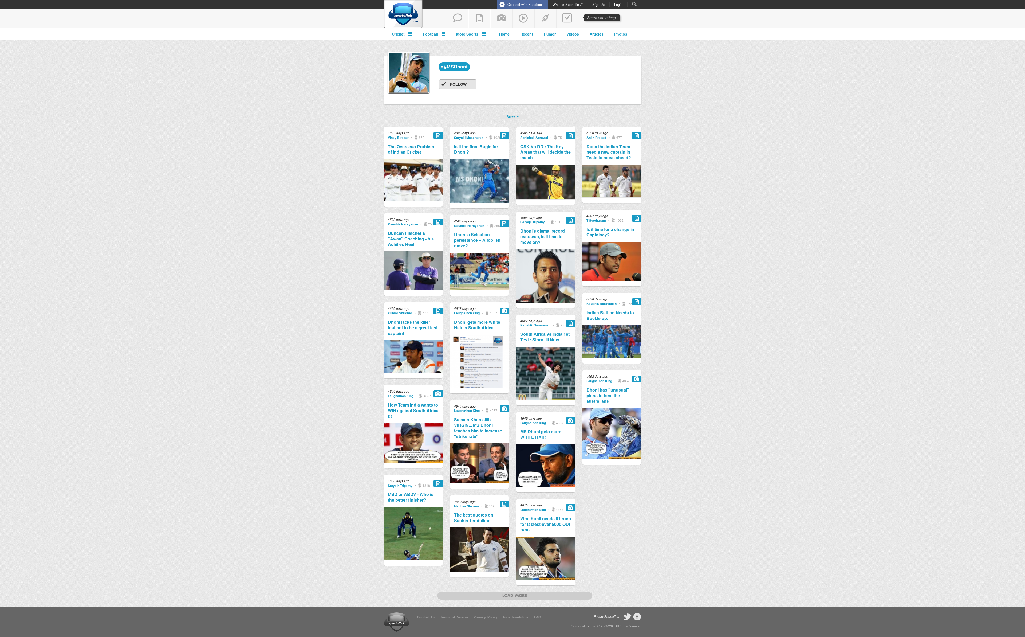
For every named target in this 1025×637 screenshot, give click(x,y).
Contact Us (426, 617)
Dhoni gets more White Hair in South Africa (477, 325)
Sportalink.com (585, 626)
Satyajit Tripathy (400, 485)
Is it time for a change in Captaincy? (610, 232)
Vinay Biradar (398, 137)
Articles (597, 34)
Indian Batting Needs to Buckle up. (610, 315)
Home (504, 34)
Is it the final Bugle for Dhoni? (476, 149)
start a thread (458, 18)
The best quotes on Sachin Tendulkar (473, 517)
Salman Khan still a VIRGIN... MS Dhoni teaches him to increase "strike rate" (478, 428)
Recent (526, 34)
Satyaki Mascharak (468, 137)
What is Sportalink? (568, 4)
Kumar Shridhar (400, 313)
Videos (572, 34)
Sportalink (403, 14)
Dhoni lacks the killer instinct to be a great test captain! (412, 327)
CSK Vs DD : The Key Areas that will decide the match (545, 152)
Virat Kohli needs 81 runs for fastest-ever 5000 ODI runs (545, 524)
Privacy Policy (486, 617)
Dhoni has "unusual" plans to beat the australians (607, 395)
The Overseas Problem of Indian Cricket (411, 149)
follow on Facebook (637, 616)
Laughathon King (400, 395)
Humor (550, 34)
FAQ (537, 617)
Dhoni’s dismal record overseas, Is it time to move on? (542, 236)
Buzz (510, 116)
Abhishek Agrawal (534, 137)
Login (618, 4)
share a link (545, 18)
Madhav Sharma (466, 506)
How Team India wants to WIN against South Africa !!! (413, 410)
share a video (523, 18)
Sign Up (598, 4)
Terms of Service (454, 617)
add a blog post (480, 18)
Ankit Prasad (596, 137)
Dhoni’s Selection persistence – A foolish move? (477, 240)
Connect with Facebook (525, 4)
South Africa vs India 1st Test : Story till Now (545, 337)
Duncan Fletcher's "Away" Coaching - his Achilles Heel (411, 238)
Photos (620, 34)
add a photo (501, 18)
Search (634, 4)
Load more (514, 596)
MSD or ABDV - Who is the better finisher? (410, 497)
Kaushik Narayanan (403, 224)
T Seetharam (596, 220)
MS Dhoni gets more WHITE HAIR (540, 434)
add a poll (567, 18)
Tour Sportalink (516, 617)
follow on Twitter (627, 616)
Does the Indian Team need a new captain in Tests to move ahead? (608, 152)
